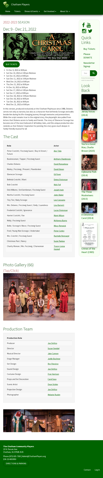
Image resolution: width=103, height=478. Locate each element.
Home (7, 11)
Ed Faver (57, 174)
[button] (39, 297)
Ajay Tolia (57, 151)
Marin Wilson (59, 215)
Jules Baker (59, 195)
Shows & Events (31, 11)
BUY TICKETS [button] (11, 64)
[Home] (7, 4)
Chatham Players (20, 4)
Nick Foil (57, 184)
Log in (97, 470)
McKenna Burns (60, 220)
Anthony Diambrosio (62, 159)
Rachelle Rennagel (61, 236)
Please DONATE (87, 56)
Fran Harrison (53, 374)
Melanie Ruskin (54, 394)
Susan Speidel (53, 348)
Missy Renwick (60, 226)
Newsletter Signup (89, 64)
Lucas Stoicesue (61, 210)
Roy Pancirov (53, 364)
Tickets (17, 11)
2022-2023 (10, 22)
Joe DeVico (52, 343)
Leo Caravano (59, 200)
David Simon (59, 169)
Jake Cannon (53, 353)
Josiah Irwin (59, 190)
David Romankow (61, 164)
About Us (64, 11)
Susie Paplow (59, 241)
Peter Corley (59, 231)
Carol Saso (52, 379)
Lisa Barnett (59, 205)
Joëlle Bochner (54, 358)
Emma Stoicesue (61, 179)
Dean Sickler (53, 384)
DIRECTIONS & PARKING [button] (16, 463)
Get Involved (49, 11)
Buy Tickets (89, 48)
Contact (87, 470)
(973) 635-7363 (15, 456)
